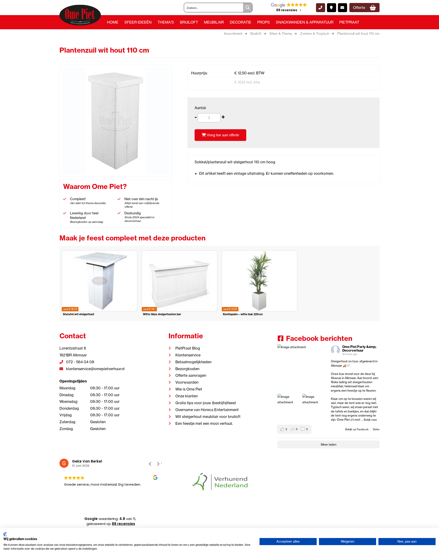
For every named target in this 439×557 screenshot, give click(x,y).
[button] (158, 463)
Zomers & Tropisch (314, 34)
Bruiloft (189, 22)
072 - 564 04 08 (79, 362)
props (263, 22)
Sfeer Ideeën (138, 22)
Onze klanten (186, 396)
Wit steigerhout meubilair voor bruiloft (208, 416)
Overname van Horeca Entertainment (207, 409)
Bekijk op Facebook (357, 429)
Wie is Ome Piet (188, 389)
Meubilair (214, 22)
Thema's (166, 22)
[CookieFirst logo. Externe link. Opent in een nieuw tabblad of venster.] (5, 534)
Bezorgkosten (187, 368)
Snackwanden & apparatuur (304, 22)
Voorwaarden (186, 382)
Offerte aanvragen (190, 375)
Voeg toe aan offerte (222, 135)
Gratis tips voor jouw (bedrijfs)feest (205, 403)
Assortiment (233, 34)
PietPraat (349, 22)
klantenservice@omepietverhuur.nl (95, 368)
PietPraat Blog (187, 348)
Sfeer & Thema (280, 34)
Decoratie (240, 22)
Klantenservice (188, 355)
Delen (376, 429)
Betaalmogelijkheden (193, 362)
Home (112, 22)
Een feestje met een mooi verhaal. (204, 423)
